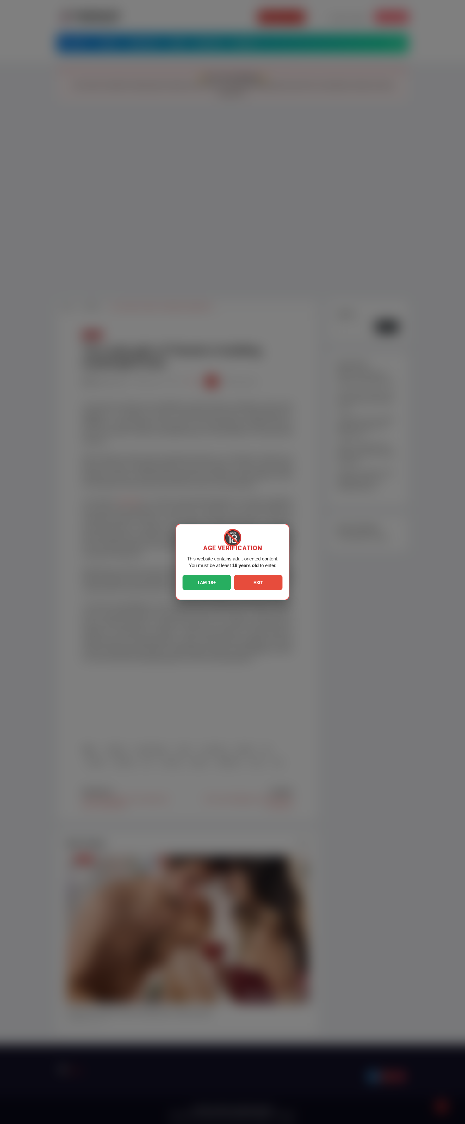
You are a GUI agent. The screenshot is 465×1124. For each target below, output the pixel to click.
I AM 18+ (207, 582)
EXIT (258, 582)
